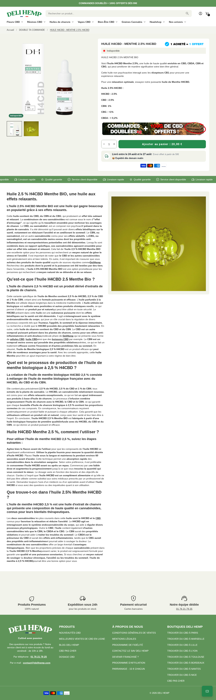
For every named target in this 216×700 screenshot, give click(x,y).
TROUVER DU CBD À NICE (182, 675)
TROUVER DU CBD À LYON (182, 650)
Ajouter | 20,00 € (162, 144)
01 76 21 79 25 (184, 608)
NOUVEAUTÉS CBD (70, 632)
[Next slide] (85, 129)
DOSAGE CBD (67, 657)
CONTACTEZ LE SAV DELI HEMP (130, 650)
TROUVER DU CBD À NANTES (184, 668)
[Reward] (207, 691)
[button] (14, 128)
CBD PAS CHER (67, 650)
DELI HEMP (163, 693)
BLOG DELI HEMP (69, 645)
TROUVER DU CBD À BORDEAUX (185, 662)
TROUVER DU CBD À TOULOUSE (185, 657)
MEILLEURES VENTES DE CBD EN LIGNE (82, 638)
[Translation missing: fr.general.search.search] (187, 13)
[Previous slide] (10, 129)
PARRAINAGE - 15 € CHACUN (128, 668)
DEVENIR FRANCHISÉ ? (125, 657)
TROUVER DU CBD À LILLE (182, 645)
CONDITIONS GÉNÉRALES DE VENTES (134, 632)
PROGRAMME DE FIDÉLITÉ (127, 645)
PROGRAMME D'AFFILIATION (128, 662)
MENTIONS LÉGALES (124, 638)
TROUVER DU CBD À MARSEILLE (185, 638)
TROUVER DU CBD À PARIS (182, 632)
